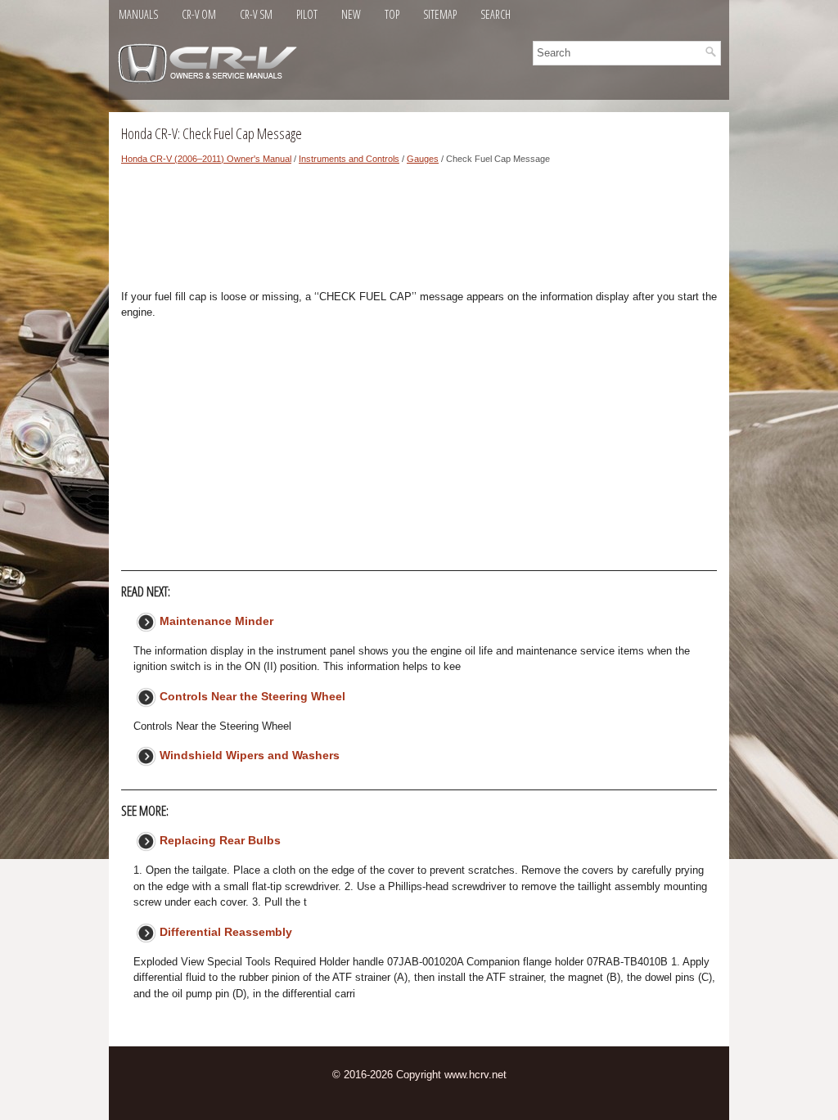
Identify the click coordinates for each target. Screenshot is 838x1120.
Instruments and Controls (349, 159)
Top (392, 14)
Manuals (138, 14)
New (351, 14)
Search (495, 14)
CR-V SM (256, 14)
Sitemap (440, 14)
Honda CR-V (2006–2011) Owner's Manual (206, 159)
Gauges (423, 159)
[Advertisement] (419, 231)
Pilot (307, 14)
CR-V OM (199, 14)
